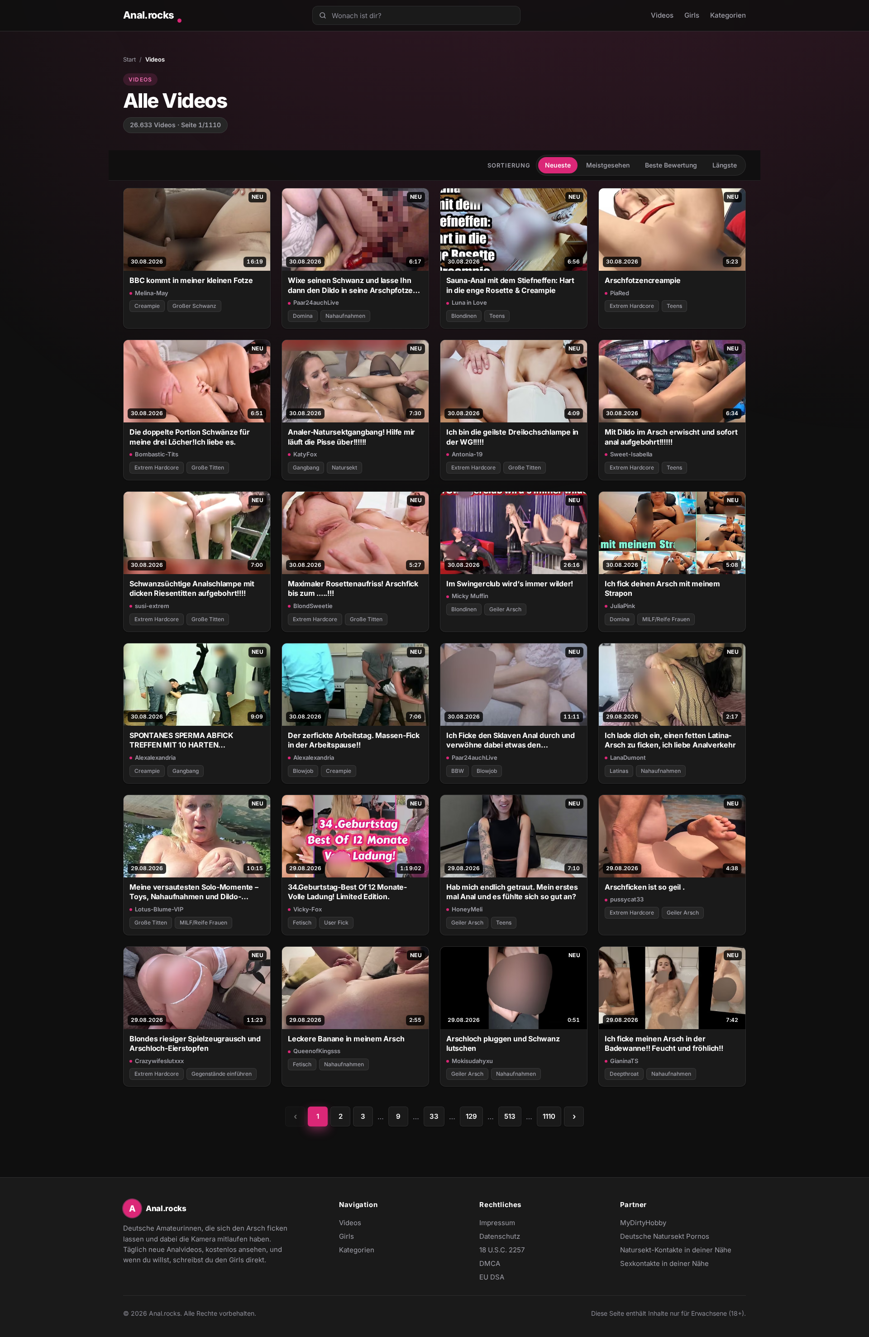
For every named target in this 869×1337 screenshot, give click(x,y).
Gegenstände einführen (221, 1073)
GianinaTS (624, 1060)
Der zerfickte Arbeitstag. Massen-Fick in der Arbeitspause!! (354, 740)
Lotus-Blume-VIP (159, 909)
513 (510, 1116)
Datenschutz (499, 1236)
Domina (303, 315)
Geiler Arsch (505, 609)
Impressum (497, 1222)
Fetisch (302, 922)
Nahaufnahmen (345, 315)
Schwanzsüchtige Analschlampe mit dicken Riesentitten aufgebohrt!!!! (191, 588)
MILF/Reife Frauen (666, 619)
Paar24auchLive (316, 302)
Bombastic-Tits (156, 454)
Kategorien (728, 15)
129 (471, 1116)
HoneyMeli (467, 909)
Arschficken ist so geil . (644, 886)
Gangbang (306, 467)
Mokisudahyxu (472, 1060)
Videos (662, 15)
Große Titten (207, 467)
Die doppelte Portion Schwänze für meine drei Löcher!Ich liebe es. (189, 436)
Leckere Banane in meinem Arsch (346, 1038)
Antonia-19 (467, 454)
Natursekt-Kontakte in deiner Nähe (675, 1251)
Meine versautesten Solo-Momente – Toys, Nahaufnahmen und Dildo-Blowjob (193, 892)
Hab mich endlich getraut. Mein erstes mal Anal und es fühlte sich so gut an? (512, 891)
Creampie (147, 305)
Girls (691, 15)
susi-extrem (152, 605)
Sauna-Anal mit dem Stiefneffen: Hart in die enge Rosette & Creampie (510, 285)
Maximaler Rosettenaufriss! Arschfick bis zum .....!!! (353, 588)
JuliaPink (622, 605)
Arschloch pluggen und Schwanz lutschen (503, 1043)
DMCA (489, 1263)
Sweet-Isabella (631, 454)
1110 (549, 1116)
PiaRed (619, 293)
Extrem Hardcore (632, 305)
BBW (457, 770)
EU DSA (491, 1277)
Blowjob (303, 770)
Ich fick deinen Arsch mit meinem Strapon (662, 588)
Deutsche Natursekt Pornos (664, 1237)
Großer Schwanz (194, 305)
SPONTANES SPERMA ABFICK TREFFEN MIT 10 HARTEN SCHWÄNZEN (181, 740)
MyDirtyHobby (661, 1223)
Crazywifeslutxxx (159, 1060)
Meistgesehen (608, 165)
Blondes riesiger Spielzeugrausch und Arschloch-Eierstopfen (195, 1043)
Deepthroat (624, 1073)
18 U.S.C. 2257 (502, 1250)
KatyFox (305, 454)
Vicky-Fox (307, 909)
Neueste (558, 165)
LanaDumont (628, 757)
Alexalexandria (155, 757)
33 (434, 1116)
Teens (497, 315)
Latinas (619, 770)
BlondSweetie (313, 605)
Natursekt (344, 467)
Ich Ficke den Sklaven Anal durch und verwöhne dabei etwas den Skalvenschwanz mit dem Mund (510, 740)
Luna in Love (469, 302)
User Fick (336, 922)
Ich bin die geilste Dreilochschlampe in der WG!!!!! (512, 436)
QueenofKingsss (316, 1050)
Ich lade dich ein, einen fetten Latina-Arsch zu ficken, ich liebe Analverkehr (670, 740)
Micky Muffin (470, 595)
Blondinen (464, 315)
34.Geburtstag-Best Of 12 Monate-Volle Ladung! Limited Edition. (347, 891)
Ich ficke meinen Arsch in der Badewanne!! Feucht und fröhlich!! (664, 1043)
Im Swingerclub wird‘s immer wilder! (509, 583)
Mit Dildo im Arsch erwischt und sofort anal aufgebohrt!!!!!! (671, 436)
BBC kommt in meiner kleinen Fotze (191, 280)
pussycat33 (627, 899)
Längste (724, 165)
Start (129, 59)
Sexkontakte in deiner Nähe (664, 1264)
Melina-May (151, 293)
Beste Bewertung (671, 165)
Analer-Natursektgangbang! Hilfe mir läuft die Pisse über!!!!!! (351, 436)
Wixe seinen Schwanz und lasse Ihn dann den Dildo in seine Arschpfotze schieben (350, 285)
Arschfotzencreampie (643, 280)
